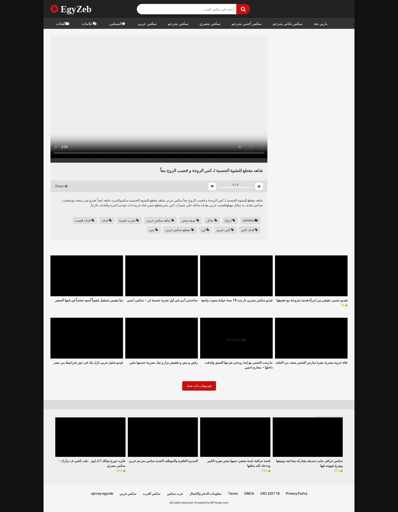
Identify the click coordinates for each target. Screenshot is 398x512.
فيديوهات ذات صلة (199, 386)
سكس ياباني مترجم (287, 23)
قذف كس (248, 230)
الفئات (61, 23)
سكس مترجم (178, 23)
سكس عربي (147, 23)
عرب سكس (175, 493)
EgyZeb (75, 9)
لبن (203, 230)
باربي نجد (320, 23)
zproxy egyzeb (102, 493)
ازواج (228, 220)
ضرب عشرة (127, 220)
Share (59, 186)
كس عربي (224, 230)
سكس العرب (152, 493)
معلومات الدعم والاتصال (206, 493)
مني (152, 230)
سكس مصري (209, 23)
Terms (233, 493)
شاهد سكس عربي (158, 220)
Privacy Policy (296, 493)
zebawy (249, 220)
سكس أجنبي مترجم (246, 23)
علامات (87, 23)
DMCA (249, 493)
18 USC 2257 (269, 493)
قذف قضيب (83, 220)
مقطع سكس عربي (178, 230)
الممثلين (115, 23)
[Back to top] (382, 498)
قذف (105, 220)
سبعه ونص (188, 220)
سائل (210, 220)
